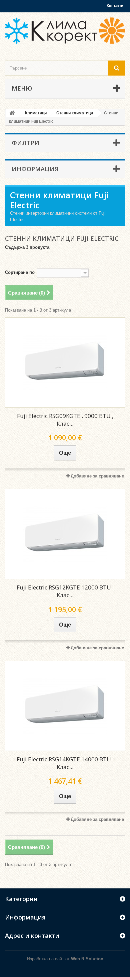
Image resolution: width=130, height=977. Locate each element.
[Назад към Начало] (12, 113)
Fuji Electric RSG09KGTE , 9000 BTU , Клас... (65, 419)
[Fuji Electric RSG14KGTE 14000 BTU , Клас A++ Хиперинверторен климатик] (65, 706)
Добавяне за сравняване (97, 475)
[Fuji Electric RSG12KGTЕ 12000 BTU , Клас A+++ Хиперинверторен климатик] (65, 534)
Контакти (115, 6)
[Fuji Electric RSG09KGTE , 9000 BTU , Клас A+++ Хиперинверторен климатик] (65, 362)
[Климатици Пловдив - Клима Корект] (65, 30)
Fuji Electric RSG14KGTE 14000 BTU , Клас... (65, 763)
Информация (35, 169)
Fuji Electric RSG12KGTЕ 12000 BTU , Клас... (65, 591)
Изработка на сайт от (65, 958)
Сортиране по (20, 272)
